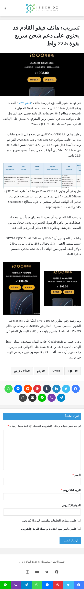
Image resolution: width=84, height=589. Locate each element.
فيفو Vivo (24, 103)
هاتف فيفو (21, 371)
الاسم (76, 474)
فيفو (40, 371)
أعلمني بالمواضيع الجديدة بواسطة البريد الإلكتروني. (49, 528)
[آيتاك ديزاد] (42, 8)
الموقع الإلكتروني (71, 505)
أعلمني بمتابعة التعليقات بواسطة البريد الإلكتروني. (49, 520)
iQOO (72, 371)
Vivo (55, 371)
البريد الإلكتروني (71, 490)
